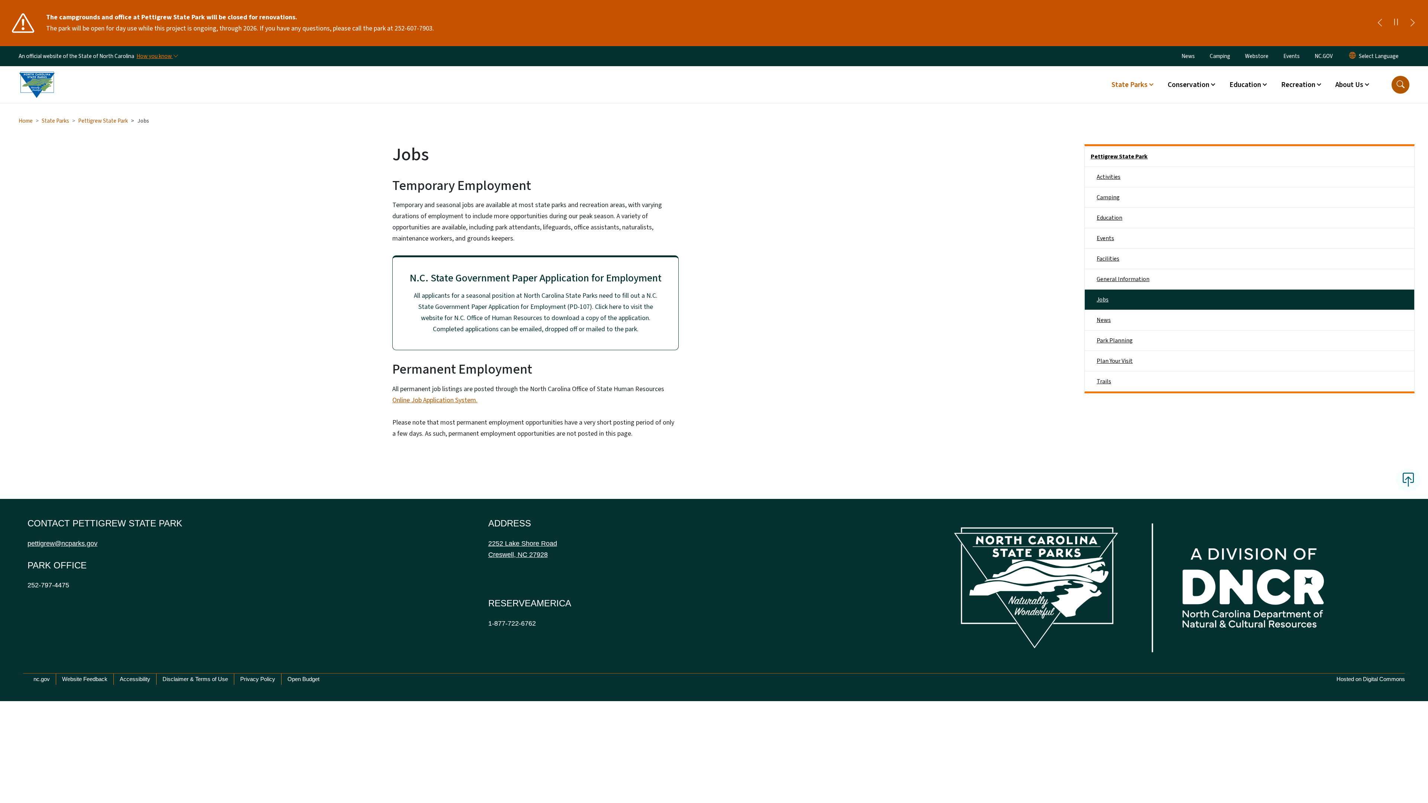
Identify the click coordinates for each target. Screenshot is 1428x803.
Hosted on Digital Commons (1371, 679)
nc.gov (41, 679)
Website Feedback (84, 679)
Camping (1220, 56)
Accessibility (135, 679)
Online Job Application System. (434, 400)
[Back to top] (1408, 479)
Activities (1108, 177)
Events (1291, 56)
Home (26, 121)
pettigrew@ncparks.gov (62, 543)
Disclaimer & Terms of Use (195, 679)
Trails (1104, 381)
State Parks (55, 121)
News (1188, 56)
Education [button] (1245, 85)
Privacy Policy (257, 679)
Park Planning (1115, 340)
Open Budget (303, 679)
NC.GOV (1324, 56)
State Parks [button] (1130, 85)
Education (1109, 218)
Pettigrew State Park (103, 121)
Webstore (1256, 56)
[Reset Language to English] (1352, 56)
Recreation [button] (1298, 85)
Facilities (1108, 259)
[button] (1400, 85)
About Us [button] (1349, 85)
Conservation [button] (1188, 85)
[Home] (37, 76)
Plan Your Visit (1115, 361)
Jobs (1103, 300)
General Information (1123, 279)
